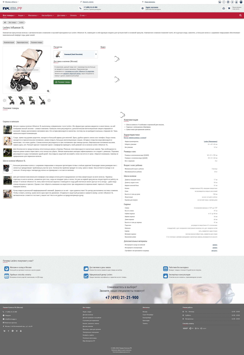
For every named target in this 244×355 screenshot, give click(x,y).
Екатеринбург (147, 317)
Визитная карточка (11, 322)
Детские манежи (88, 326)
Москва (145, 311)
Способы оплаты (188, 323)
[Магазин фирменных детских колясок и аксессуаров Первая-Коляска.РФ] (12, 8)
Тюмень (145, 323)
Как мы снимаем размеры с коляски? (135, 138)
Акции (20, 15)
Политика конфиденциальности (121, 352)
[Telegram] (232, 2)
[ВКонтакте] (219, 2)
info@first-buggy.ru (11, 319)
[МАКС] (228, 2)
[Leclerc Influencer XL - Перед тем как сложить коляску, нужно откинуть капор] (42, 100)
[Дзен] (223, 2)
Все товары (86, 307)
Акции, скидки (87, 311)
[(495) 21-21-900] (80, 8)
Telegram (8, 315)
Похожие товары (36, 42)
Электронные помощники (91, 332)
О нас (82, 15)
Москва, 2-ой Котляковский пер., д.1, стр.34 (18, 326)
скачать (215, 245)
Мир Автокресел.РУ (89, 341)
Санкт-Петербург (148, 314)
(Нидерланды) (210, 141)
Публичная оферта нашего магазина (121, 350)
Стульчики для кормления (91, 320)
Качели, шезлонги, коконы (91, 323)
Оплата (73, 15)
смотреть (214, 250)
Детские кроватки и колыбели (92, 317)
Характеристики (22, 42)
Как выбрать (47, 15)
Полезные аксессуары (90, 338)
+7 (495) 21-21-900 (90, 7)
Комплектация (9, 42)
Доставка (61, 15)
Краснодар (146, 320)
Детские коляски (88, 314)
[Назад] (4, 100)
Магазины (32, 15)
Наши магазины (150, 2)
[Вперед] (49, 100)
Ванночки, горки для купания (92, 329)
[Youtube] (236, 2)
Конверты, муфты (88, 335)
